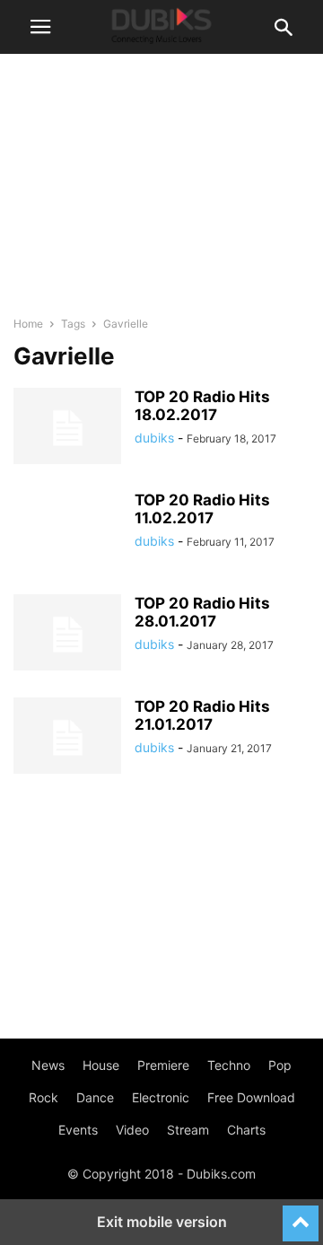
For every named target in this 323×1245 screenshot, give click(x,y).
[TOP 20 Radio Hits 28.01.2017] (67, 634)
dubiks (154, 437)
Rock (43, 1097)
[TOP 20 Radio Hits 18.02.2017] (67, 428)
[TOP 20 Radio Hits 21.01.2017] (67, 737)
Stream (188, 1129)
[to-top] (301, 1215)
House (101, 1065)
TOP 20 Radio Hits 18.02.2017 (202, 406)
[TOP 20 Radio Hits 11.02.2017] (67, 531)
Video (132, 1129)
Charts (246, 1129)
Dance (95, 1097)
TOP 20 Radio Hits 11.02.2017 (202, 509)
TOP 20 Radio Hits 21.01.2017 (202, 715)
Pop (280, 1065)
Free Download (251, 1097)
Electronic (160, 1097)
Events (78, 1129)
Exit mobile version (162, 1222)
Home (28, 323)
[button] (40, 27)
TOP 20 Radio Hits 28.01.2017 (202, 612)
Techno (228, 1065)
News (48, 1065)
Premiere (163, 1065)
